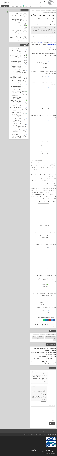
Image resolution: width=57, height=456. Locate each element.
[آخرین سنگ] (19, 27)
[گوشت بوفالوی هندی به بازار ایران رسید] (19, 109)
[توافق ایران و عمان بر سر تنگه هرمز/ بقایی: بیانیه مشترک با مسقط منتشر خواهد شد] (19, 92)
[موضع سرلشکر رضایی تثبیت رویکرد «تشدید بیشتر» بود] (19, 61)
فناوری (43, 10)
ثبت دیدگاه (52, 423)
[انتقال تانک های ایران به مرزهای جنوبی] (19, 120)
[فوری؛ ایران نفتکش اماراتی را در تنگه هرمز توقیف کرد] (19, 86)
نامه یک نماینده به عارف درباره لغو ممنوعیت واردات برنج (41, 6)
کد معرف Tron (40, 336)
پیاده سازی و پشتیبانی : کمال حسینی (50, 453)
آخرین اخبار (54, 434)
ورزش (28, 434)
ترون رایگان (36, 334)
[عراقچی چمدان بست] (19, 131)
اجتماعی (49, 434)
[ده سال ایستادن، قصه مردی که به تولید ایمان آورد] (19, 32)
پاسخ (34, 371)
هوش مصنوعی (46, 12)
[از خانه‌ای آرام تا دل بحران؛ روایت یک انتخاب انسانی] (19, 15)
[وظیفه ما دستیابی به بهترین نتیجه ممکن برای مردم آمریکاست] (19, 115)
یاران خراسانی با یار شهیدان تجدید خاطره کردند (20, 6)
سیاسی (40, 434)
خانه (54, 10)
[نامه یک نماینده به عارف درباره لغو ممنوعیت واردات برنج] (19, 51)
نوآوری (24, 434)
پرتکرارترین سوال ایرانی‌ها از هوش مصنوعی (46, 357)
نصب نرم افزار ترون (39, 338)
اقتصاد (45, 434)
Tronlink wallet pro (51, 44)
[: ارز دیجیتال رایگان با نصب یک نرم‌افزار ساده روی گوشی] (32, 19)
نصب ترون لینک (49, 338)
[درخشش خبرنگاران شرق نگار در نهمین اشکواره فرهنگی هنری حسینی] (19, 72)
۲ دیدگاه (43, 326)
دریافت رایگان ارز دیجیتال (50, 336)
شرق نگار (37, 324)
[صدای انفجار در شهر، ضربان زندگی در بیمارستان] (19, 21)
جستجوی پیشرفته (45, 431)
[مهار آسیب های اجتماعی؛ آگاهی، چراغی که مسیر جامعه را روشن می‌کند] (19, 38)
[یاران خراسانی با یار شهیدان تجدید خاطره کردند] (19, 56)
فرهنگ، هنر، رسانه (34, 434)
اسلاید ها (48, 10)
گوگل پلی (40, 42)
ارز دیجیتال (42, 334)
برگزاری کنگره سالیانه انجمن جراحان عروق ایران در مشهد (44, 359)
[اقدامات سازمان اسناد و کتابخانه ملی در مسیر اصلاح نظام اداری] (19, 126)
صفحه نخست (53, 431)
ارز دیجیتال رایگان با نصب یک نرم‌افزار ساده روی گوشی (43, 15)
